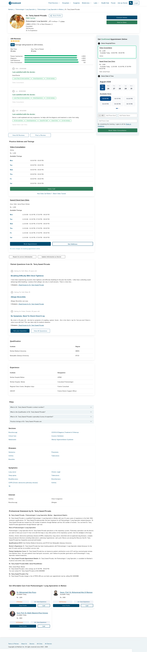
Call (43, 605)
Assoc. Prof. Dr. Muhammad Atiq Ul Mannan (76, 592)
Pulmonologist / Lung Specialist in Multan (50, 9)
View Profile (23, 605)
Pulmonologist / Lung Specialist (25, 9)
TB (9, 486)
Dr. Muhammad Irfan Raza (26, 592)
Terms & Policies (13, 644)
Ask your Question (20, 331)
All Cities (39, 644)
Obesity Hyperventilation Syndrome (62, 439)
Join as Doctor (123, 3)
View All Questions (40, 331)
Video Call (51, 189)
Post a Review (40, 135)
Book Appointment (30, 244)
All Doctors (48, 644)
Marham (10, 9)
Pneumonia (55, 452)
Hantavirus (12, 452)
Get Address (72, 244)
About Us (24, 644)
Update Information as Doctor (51, 257)
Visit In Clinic (122, 22)
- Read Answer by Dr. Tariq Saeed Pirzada (31, 285)
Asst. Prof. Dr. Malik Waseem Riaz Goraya (32, 613)
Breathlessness (13, 479)
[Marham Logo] (15, 3)
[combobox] (101, 115)
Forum (113, 3)
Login (136, 3)
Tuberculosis (55, 456)
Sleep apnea (12, 475)
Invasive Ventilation (58, 436)
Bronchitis (12, 459)
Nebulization (12, 439)
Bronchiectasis (56, 479)
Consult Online (121, 17)
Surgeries (76, 3)
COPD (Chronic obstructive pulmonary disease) (23, 482)
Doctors (32, 644)
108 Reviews (30, 28)
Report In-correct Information (22, 257)
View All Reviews (18, 135)
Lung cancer (12, 472)
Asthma (11, 456)
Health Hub (105, 3)
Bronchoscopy (13, 432)
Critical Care (12, 436)
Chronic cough (56, 472)
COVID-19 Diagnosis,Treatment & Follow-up (65, 432)
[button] (131, 3)
